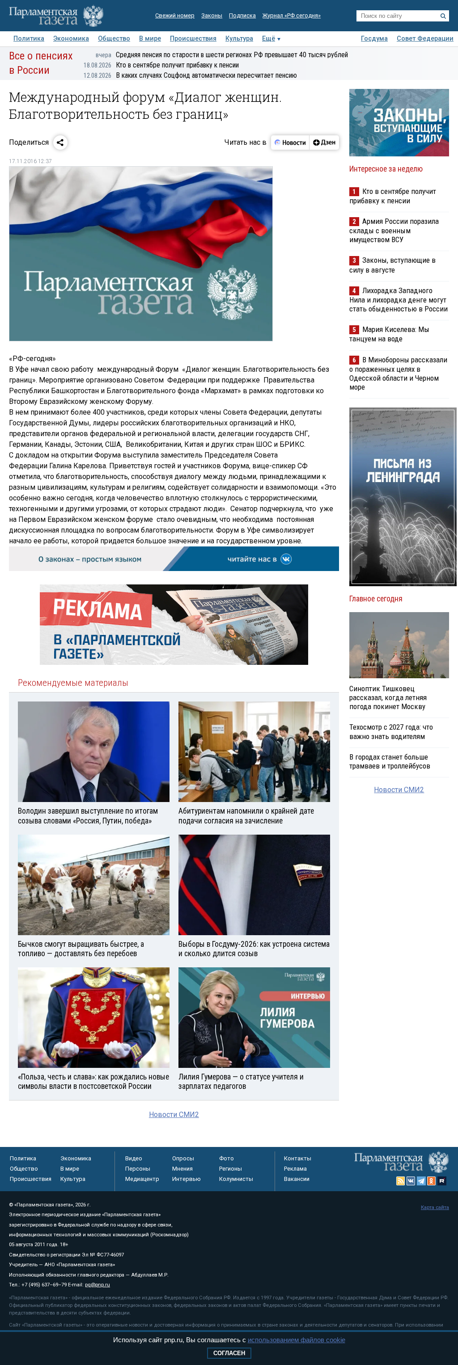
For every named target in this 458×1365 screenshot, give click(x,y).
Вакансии (297, 1179)
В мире (150, 38)
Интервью (186, 1179)
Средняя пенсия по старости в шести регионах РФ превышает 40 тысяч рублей (222, 54)
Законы (211, 15)
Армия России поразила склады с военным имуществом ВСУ (394, 230)
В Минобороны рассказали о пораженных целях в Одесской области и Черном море (398, 373)
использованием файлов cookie (296, 1340)
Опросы (183, 1158)
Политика (28, 38)
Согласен (229, 1353)
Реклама (295, 1168)
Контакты (297, 1158)
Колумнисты (236, 1179)
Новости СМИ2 (174, 1114)
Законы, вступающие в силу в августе (392, 265)
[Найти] (443, 16)
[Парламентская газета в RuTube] (441, 1180)
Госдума (374, 38)
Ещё (268, 38)
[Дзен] (324, 142)
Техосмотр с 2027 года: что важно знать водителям (391, 731)
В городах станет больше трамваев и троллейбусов (389, 761)
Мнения (182, 1168)
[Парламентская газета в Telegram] (421, 1180)
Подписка (242, 15)
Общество (114, 38)
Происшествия (193, 38)
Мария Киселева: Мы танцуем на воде (389, 334)
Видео (133, 1158)
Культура (239, 38)
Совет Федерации (425, 38)
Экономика (71, 38)
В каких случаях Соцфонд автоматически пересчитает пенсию (190, 75)
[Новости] (290, 142)
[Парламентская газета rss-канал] (400, 1180)
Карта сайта (435, 1207)
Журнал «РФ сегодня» (292, 15)
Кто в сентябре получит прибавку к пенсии (161, 65)
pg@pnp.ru (97, 1285)
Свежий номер (175, 15)
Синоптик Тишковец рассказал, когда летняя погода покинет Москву (388, 697)
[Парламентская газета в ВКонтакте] (411, 1180)
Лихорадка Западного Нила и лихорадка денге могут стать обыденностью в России (398, 299)
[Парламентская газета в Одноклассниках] (431, 1180)
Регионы (230, 1168)
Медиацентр (142, 1179)
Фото (226, 1158)
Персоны (137, 1168)
